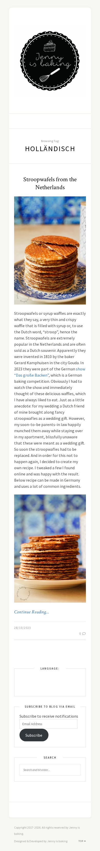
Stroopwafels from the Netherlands (50, 183)
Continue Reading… (31, 612)
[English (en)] (22, 676)
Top (81, 841)
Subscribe (33, 735)
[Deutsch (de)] (22, 684)
